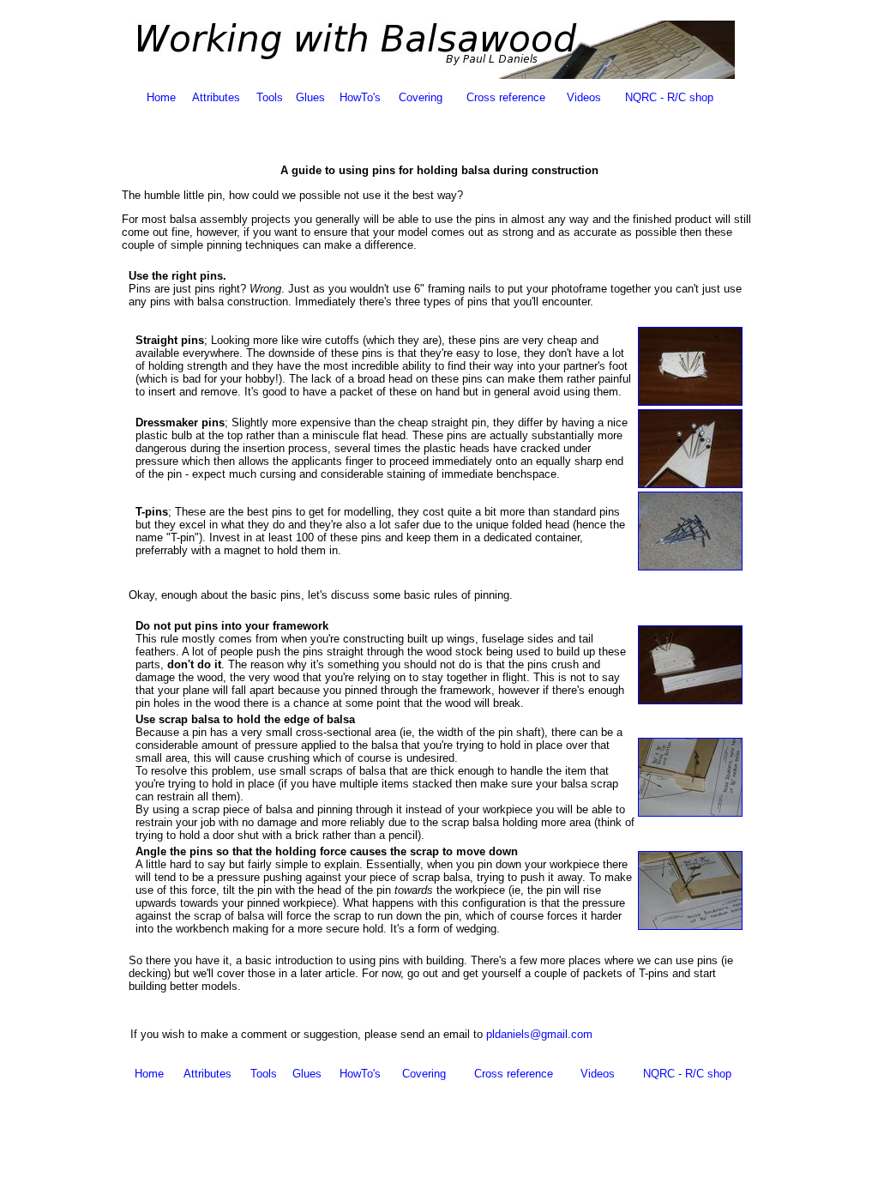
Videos (584, 97)
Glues (310, 97)
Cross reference (505, 97)
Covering (420, 97)
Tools (269, 97)
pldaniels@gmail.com (539, 1034)
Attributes (216, 97)
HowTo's (360, 97)
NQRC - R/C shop (669, 97)
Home (161, 97)
